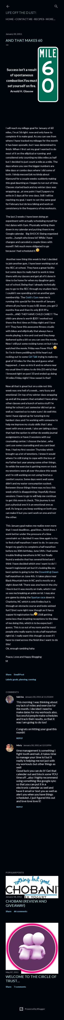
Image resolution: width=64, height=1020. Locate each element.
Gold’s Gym (32, 297)
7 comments (20, 986)
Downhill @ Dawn (48, 571)
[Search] (56, 5)
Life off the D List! (21, 13)
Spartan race (38, 597)
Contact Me (23, 19)
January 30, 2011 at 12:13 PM (37, 745)
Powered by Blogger (35, 1009)
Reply (19, 738)
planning (23, 679)
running (32, 679)
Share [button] (8, 674)
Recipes (39, 19)
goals (15, 679)
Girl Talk (32, 356)
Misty (19, 745)
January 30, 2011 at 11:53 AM (39, 696)
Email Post (19, 674)
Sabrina (20, 696)
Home (10, 19)
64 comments (20, 911)
